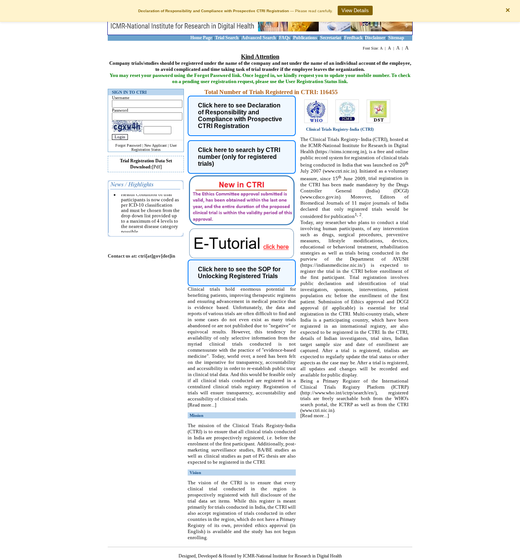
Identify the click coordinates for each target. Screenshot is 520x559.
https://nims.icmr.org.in (341, 151)
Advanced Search (259, 37)
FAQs (285, 37)
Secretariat (330, 37)
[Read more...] (202, 405)
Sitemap (396, 37)
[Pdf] (157, 167)
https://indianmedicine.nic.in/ (333, 265)
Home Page (201, 37)
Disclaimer (375, 37)
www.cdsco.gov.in (320, 197)
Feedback (353, 37)
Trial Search (227, 37)
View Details (355, 10)
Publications (305, 37)
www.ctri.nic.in (339, 171)
